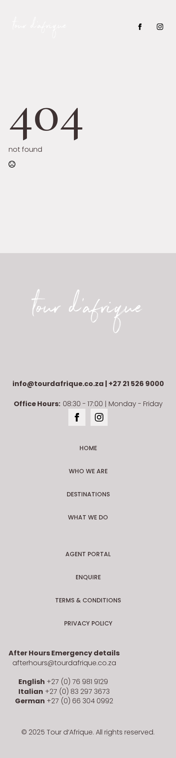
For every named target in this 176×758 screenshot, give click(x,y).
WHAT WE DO (88, 517)
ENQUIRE (88, 577)
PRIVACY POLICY (88, 623)
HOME (88, 448)
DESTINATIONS (88, 494)
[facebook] (139, 26)
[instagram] (160, 26)
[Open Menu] (110, 26)
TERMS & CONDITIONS (88, 600)
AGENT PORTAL (88, 554)
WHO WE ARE (88, 471)
